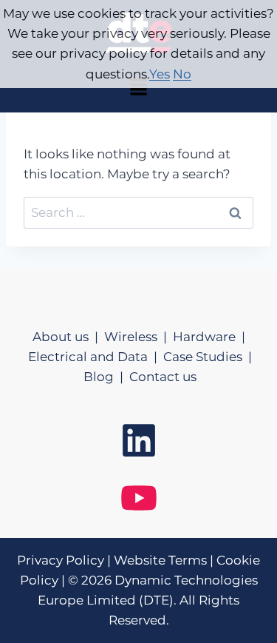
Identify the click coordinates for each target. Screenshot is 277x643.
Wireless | (138, 336)
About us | (68, 336)
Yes (159, 74)
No (182, 74)
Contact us (162, 376)
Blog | (106, 376)
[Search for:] (138, 212)
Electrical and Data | (95, 356)
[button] (138, 89)
